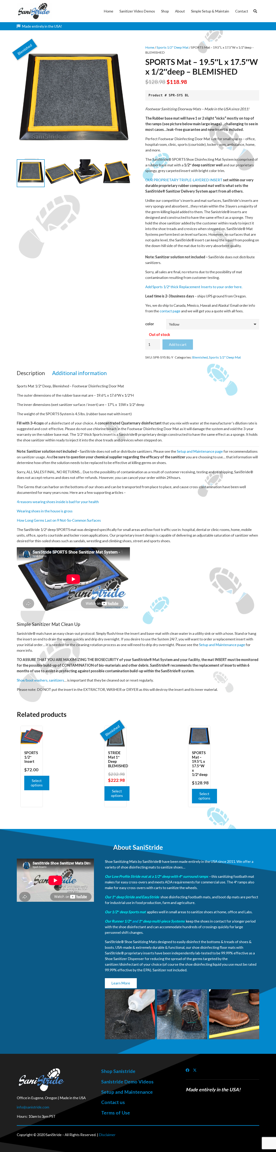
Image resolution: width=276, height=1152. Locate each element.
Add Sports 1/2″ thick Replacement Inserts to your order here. (193, 287)
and (135, 921)
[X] (195, 1070)
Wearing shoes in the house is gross (45, 511)
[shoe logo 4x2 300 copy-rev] (42, 1079)
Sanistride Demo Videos (127, 1081)
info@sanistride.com (33, 1107)
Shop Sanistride (118, 1071)
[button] (255, 11)
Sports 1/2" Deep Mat (173, 47)
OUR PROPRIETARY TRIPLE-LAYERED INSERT (183, 180)
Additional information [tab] (79, 373)
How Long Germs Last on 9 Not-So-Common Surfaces (59, 520)
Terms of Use (115, 1113)
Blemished (200, 357)
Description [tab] (31, 373)
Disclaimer (107, 1134)
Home (149, 47)
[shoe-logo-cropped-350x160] (34, 11)
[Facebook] (187, 1070)
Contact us (113, 1102)
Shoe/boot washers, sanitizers (40, 680)
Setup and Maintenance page (200, 451)
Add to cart (177, 344)
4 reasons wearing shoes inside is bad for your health (58, 501)
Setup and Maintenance (127, 1092)
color (149, 324)
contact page (170, 311)
